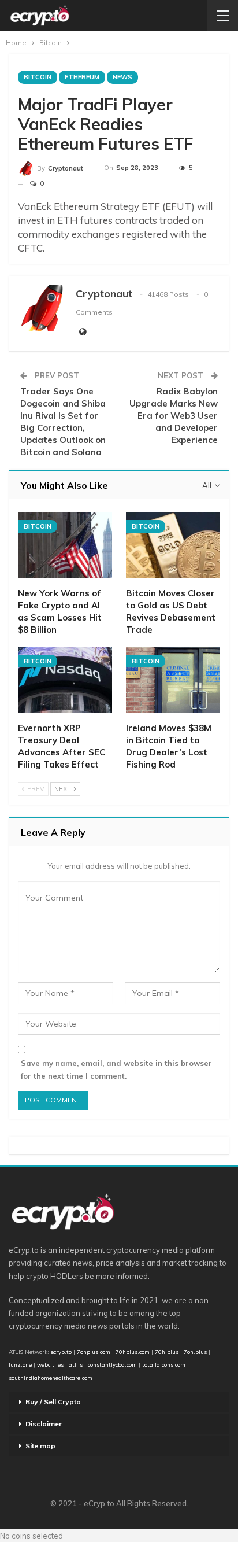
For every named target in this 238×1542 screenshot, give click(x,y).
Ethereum (82, 77)
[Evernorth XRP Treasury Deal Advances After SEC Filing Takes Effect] (65, 680)
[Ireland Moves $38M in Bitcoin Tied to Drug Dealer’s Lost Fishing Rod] (173, 680)
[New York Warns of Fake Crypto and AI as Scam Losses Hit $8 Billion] (65, 545)
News (122, 77)
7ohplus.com (93, 1351)
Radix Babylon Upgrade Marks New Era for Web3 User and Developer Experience (173, 415)
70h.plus (165, 1351)
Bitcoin (37, 77)
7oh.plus (195, 1351)
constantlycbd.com (112, 1364)
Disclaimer (43, 1423)
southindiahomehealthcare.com (50, 1377)
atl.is (76, 1364)
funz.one (20, 1364)
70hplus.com (133, 1351)
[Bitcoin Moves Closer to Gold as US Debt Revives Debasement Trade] (173, 545)
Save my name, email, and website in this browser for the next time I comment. (116, 1069)
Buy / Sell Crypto (53, 1401)
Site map (40, 1445)
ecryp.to (61, 1351)
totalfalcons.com (163, 1364)
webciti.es (50, 1364)
